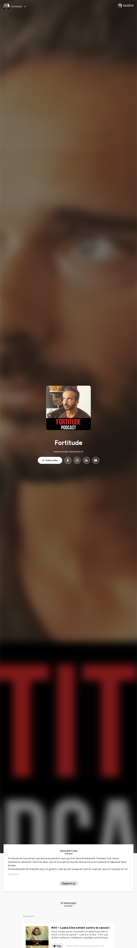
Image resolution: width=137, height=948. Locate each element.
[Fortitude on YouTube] (95, 460)
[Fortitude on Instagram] (77, 460)
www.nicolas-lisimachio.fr (68, 451)
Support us (68, 883)
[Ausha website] (125, 6)
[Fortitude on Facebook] (68, 460)
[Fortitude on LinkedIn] (86, 460)
